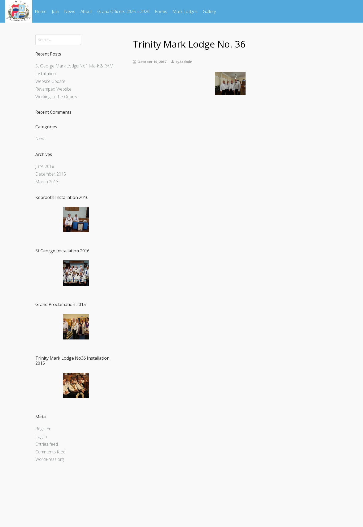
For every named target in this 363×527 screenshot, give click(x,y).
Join (55, 11)
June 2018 (44, 166)
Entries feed (46, 444)
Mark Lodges (184, 11)
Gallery (209, 11)
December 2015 (50, 174)
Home (41, 11)
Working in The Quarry (56, 97)
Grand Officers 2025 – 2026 (123, 11)
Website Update (50, 81)
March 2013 (46, 182)
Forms (161, 11)
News (69, 11)
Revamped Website (53, 89)
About (86, 11)
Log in (41, 436)
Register (43, 429)
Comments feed (50, 452)
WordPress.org (49, 459)
